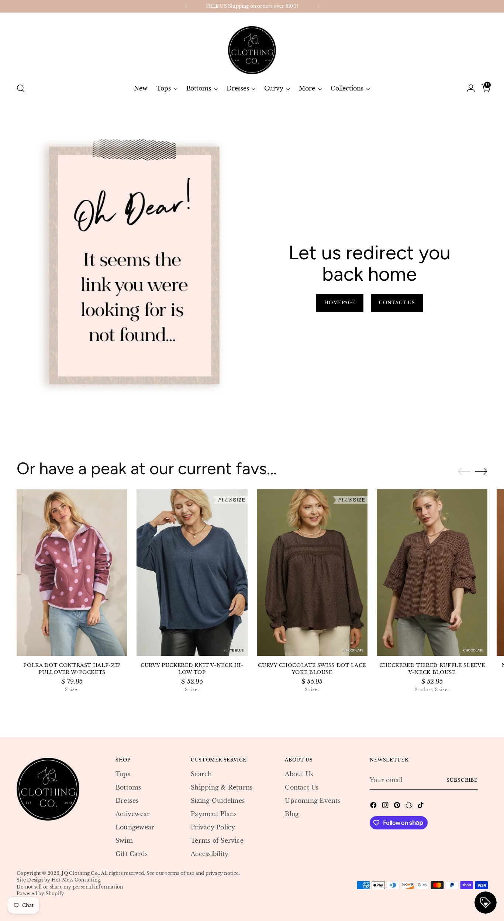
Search (201, 774)
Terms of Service (217, 840)
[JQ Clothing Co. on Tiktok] (421, 806)
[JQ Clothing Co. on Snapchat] (409, 806)
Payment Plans (214, 814)
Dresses (127, 800)
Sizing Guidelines (218, 800)
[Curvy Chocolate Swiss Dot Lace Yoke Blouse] (312, 572)
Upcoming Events (313, 800)
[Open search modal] (20, 88)
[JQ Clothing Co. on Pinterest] (397, 806)
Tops (122, 774)
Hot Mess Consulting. (76, 880)
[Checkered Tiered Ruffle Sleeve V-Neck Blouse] (432, 572)
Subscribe (462, 780)
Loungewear (134, 827)
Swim (124, 840)
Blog (292, 814)
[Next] (318, 6)
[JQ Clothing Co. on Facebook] (374, 806)
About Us (299, 774)
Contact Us (301, 787)
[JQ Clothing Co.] (252, 45)
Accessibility (209, 853)
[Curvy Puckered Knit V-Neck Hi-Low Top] (192, 572)
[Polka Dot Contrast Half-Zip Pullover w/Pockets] (72, 572)
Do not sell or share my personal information (70, 887)
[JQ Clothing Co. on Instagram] (386, 806)
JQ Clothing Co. (80, 873)
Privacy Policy (213, 827)
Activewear (132, 814)
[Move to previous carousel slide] (464, 471)
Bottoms (128, 787)
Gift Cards (131, 853)
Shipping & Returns (221, 787)
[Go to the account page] (467, 88)
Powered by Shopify (40, 893)
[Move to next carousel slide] (481, 471)
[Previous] (186, 6)
